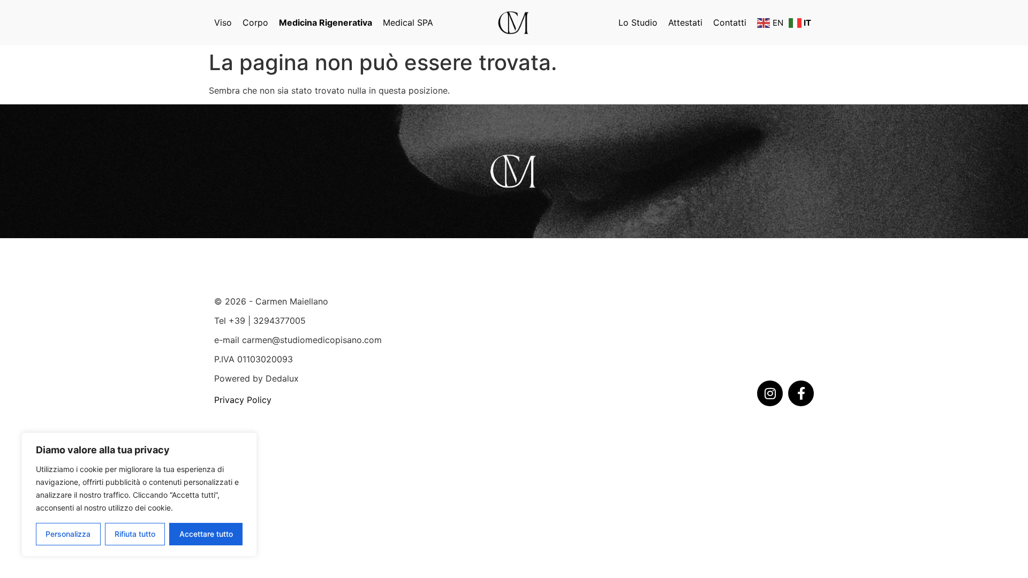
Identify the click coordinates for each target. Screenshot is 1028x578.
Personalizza (68, 533)
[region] (139, 494)
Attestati (685, 22)
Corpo (255, 22)
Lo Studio (637, 22)
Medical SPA (408, 22)
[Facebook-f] (801, 393)
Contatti (729, 22)
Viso (223, 22)
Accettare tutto (206, 533)
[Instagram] (770, 393)
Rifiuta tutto (135, 533)
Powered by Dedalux (256, 378)
